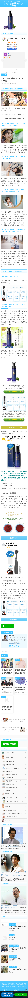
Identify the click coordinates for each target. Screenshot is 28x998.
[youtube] (16, 646)
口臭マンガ (4, 983)
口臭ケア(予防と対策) (21, 984)
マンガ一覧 (12, 937)
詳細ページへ (14, 538)
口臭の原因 (4, 651)
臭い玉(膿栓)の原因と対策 (21, 983)
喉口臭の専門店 (11, 983)
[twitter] (10, 646)
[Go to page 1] (11, 69)
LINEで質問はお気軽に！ (15, 643)
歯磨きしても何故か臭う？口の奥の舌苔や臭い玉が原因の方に (14, 986)
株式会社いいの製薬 (13, 846)
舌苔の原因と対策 (5, 984)
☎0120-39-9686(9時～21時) (7, 994)
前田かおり (11, 53)
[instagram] (14, 646)
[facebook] (12, 646)
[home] (18, 646)
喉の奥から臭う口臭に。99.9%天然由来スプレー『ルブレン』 (14, 989)
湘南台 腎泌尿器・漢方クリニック (10, 907)
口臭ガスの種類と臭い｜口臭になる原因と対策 (20, 689)
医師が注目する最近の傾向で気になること (12, 905)
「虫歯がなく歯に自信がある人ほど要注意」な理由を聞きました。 (13, 872)
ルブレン (20, 994)
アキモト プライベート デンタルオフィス (11, 876)
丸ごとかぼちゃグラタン (16, 959)
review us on (11, 48)
